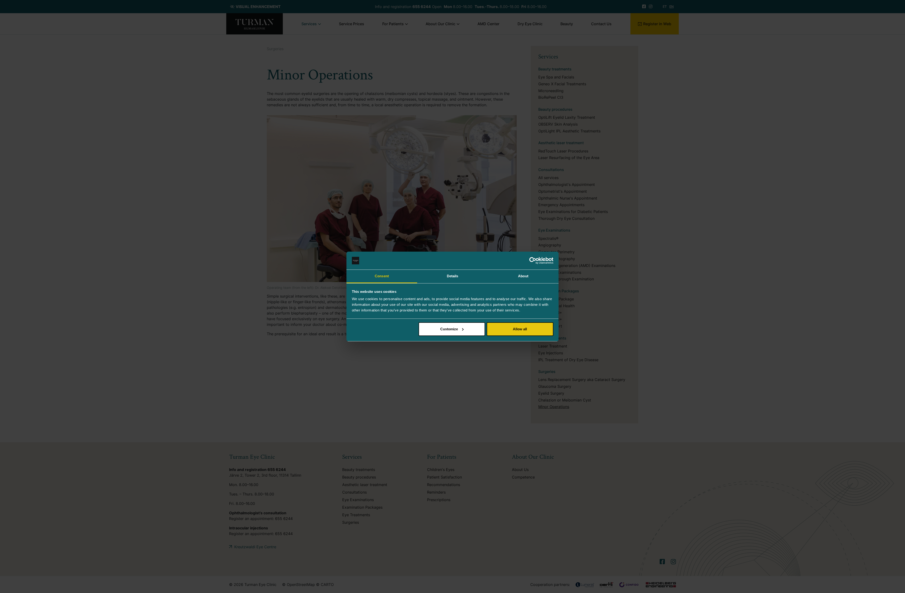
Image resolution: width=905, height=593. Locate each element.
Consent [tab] (382, 276)
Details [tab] (452, 276)
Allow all (520, 329)
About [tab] (523, 276)
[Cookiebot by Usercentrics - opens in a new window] (532, 260)
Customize (449, 329)
